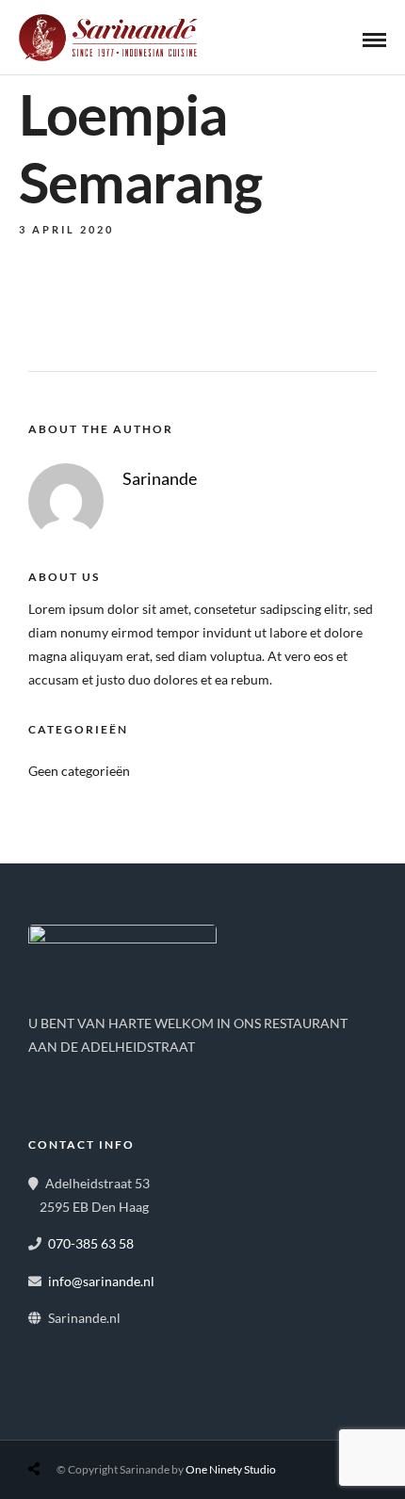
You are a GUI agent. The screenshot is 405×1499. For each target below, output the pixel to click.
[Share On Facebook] (52, 1424)
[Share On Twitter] (82, 1424)
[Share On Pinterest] (111, 1424)
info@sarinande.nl (101, 1281)
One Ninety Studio (231, 1469)
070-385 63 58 (91, 1243)
